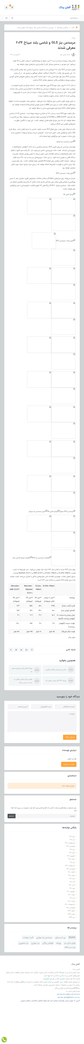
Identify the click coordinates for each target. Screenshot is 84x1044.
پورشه (58, 943)
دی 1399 (72, 917)
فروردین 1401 (71, 868)
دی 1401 (72, 849)
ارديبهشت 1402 (70, 843)
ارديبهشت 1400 (70, 904)
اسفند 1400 (71, 872)
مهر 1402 (72, 836)
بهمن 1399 (71, 914)
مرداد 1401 (71, 859)
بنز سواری (35, 943)
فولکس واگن (47, 943)
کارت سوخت (28, 937)
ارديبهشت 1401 (70, 865)
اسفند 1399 (71, 910)
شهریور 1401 (71, 856)
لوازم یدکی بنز (69, 943)
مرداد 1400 (71, 894)
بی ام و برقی (60, 937)
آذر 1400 (72, 881)
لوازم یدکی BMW (70, 947)
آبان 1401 (72, 852)
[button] (12, 7)
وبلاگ (73, 38)
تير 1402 (72, 839)
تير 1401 (72, 862)
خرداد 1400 (71, 901)
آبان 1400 (72, 885)
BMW (72, 937)
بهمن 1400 (71, 875)
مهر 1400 (72, 888)
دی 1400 (72, 878)
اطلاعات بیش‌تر (68, 764)
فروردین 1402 (70, 846)
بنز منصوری (23, 943)
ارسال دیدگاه (69, 737)
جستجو (11, 816)
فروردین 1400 (70, 907)
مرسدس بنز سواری (44, 937)
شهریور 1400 (71, 891)
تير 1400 (72, 898)
